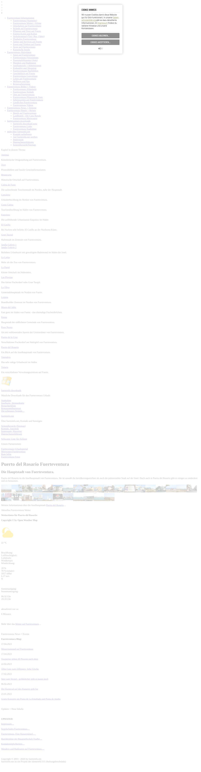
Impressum (102, 23)
